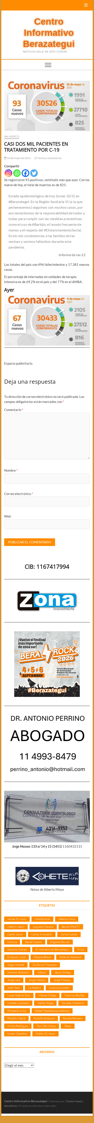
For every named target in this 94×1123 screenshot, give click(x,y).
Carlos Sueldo (69, 934)
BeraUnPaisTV (71, 926)
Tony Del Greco (46, 1026)
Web (7, 516)
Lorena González (59, 987)
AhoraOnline (42, 919)
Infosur (41, 972)
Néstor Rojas (45, 1003)
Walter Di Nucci (45, 1033)
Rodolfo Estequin (44, 1018)
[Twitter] (34, 173)
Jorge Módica (36, 980)
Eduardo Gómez (17, 949)
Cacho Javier (15, 934)
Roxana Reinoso (72, 1018)
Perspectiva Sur (17, 1010)
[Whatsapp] (17, 173)
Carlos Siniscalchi (41, 934)
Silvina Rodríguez (17, 1026)
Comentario (13, 410)
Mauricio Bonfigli (74, 995)
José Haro (13, 987)
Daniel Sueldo (33, 942)
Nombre (11, 470)
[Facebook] (25, 173)
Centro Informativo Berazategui (49, 32)
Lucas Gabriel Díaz (18, 995)
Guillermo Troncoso (45, 964)
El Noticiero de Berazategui (52, 949)
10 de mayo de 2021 (19, 158)
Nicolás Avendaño (18, 1003)
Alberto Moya (66, 919)
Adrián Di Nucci (16, 919)
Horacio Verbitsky (18, 972)
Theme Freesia (74, 1101)
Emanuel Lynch (16, 957)
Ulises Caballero (17, 1033)
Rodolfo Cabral (16, 1018)
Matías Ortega (47, 995)
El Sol (80, 949)
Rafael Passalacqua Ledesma (52, 1010)
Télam (67, 1026)
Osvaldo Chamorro (73, 1003)
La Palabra (34, 987)
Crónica (12, 942)
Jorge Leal (13, 980)
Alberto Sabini (15, 926)
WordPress (10, 1105)
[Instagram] (8, 173)
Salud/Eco (11, 136)
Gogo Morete (15, 964)
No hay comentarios (49, 158)
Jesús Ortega (62, 972)
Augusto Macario (43, 926)
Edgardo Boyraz (60, 942)
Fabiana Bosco (42, 957)
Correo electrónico (18, 494)
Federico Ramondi (70, 957)
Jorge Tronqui (61, 980)
